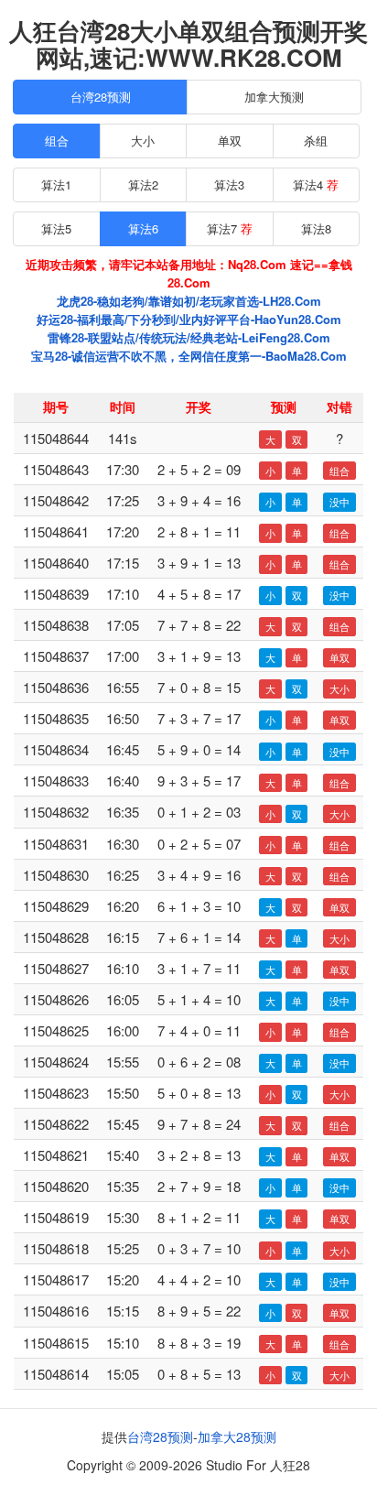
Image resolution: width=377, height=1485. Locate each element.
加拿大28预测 (237, 1436)
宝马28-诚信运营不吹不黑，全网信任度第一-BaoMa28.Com (189, 355)
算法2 (143, 184)
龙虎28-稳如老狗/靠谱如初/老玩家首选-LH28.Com (189, 300)
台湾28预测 (100, 96)
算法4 (316, 184)
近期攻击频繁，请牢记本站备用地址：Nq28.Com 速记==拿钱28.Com (189, 273)
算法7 (230, 228)
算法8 (316, 228)
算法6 (143, 228)
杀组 (316, 140)
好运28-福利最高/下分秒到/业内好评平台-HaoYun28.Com (189, 319)
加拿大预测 (274, 96)
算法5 (56, 228)
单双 (230, 140)
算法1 (56, 184)
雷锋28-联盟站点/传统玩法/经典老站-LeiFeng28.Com (189, 337)
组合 (57, 140)
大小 (143, 140)
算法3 (229, 184)
